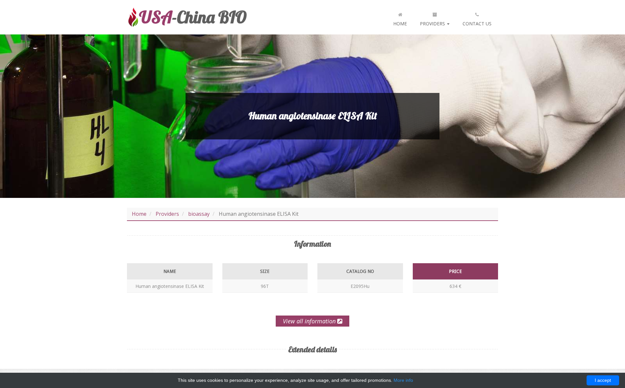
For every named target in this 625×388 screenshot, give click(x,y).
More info (403, 380)
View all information (310, 321)
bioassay (199, 213)
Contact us (477, 23)
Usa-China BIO (187, 17)
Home (400, 23)
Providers (433, 23)
